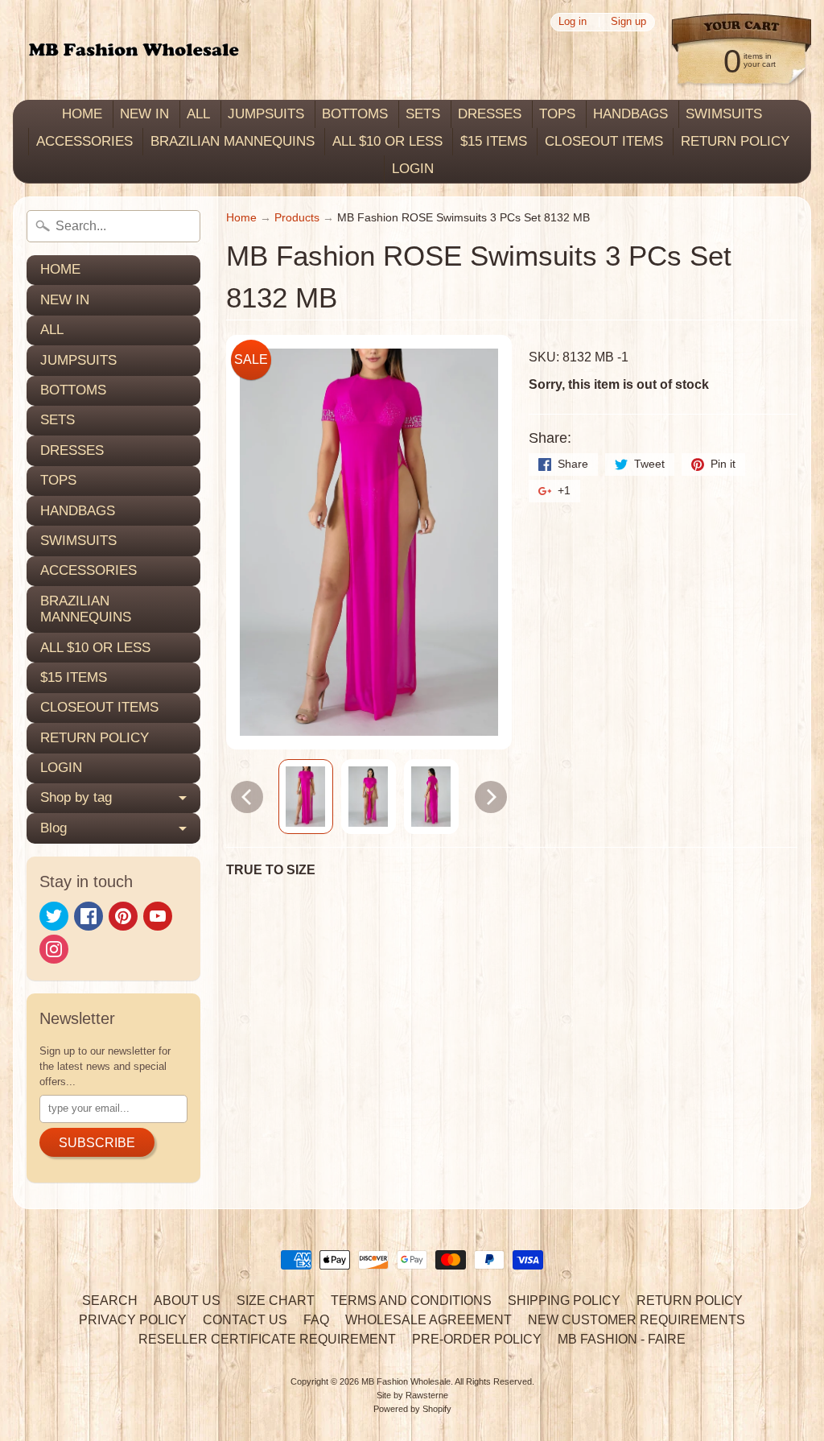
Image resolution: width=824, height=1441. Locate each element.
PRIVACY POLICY (133, 1320)
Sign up (628, 22)
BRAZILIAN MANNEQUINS (232, 141)
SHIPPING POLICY (564, 1300)
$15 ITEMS (493, 141)
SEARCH (110, 1300)
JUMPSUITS (266, 114)
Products (296, 218)
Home (241, 218)
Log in (572, 22)
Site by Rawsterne (412, 1395)
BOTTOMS (355, 114)
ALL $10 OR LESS (387, 141)
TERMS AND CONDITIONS (411, 1300)
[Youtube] (157, 916)
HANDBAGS (630, 114)
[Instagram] (53, 949)
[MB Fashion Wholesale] (133, 50)
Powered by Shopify (412, 1409)
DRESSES (489, 114)
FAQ (316, 1320)
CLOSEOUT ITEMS (604, 141)
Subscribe (97, 1143)
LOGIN (413, 168)
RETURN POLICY (735, 141)
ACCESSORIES (84, 141)
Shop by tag (76, 797)
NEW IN (144, 114)
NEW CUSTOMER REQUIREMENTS (636, 1320)
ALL (198, 114)
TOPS (557, 114)
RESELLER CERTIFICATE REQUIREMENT (267, 1339)
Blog (53, 828)
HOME (82, 114)
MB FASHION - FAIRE (622, 1339)
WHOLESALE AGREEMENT (428, 1320)
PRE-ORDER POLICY (477, 1339)
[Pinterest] (123, 916)
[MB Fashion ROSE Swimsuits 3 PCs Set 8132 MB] (305, 796)
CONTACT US (245, 1320)
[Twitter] (53, 916)
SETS (423, 114)
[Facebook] (88, 916)
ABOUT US (187, 1300)
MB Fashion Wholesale (406, 1381)
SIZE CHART (276, 1300)
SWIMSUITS (724, 114)
